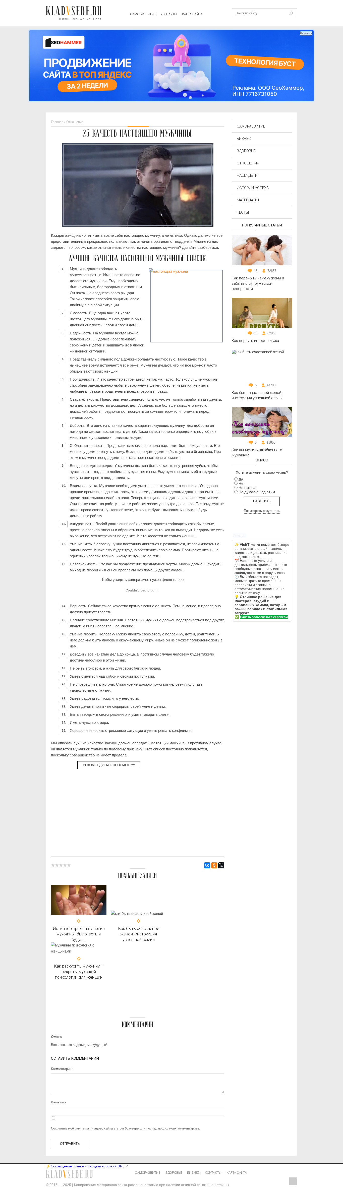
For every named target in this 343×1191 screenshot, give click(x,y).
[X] (221, 865)
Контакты (168, 14)
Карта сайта (192, 14)
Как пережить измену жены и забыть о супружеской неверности (258, 283)
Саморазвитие (142, 14)
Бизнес (244, 138)
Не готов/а (247, 488)
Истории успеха (253, 188)
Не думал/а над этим (257, 492)
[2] (57, 865)
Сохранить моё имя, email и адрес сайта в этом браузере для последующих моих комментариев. (125, 1128)
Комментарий (62, 1069)
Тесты (243, 212)
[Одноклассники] (214, 865)
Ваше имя (58, 1102)
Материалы (248, 200)
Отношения (248, 163)
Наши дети (247, 175)
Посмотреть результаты (262, 511)
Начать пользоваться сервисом (264, 617)
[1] (53, 865)
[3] (61, 865)
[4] (65, 865)
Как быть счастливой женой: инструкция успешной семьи (138, 934)
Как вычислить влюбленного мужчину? (257, 452)
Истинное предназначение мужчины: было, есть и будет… (79, 934)
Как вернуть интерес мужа (255, 340)
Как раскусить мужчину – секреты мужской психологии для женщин (78, 972)
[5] (69, 865)
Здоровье (246, 151)
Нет (242, 483)
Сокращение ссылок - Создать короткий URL (88, 1166)
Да (241, 479)
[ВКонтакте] (207, 865)
